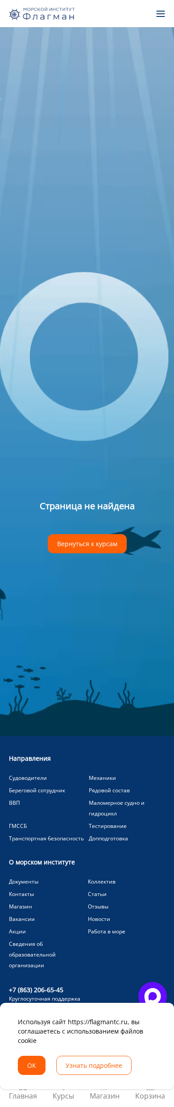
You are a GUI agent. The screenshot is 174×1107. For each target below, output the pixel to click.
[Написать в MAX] (152, 996)
